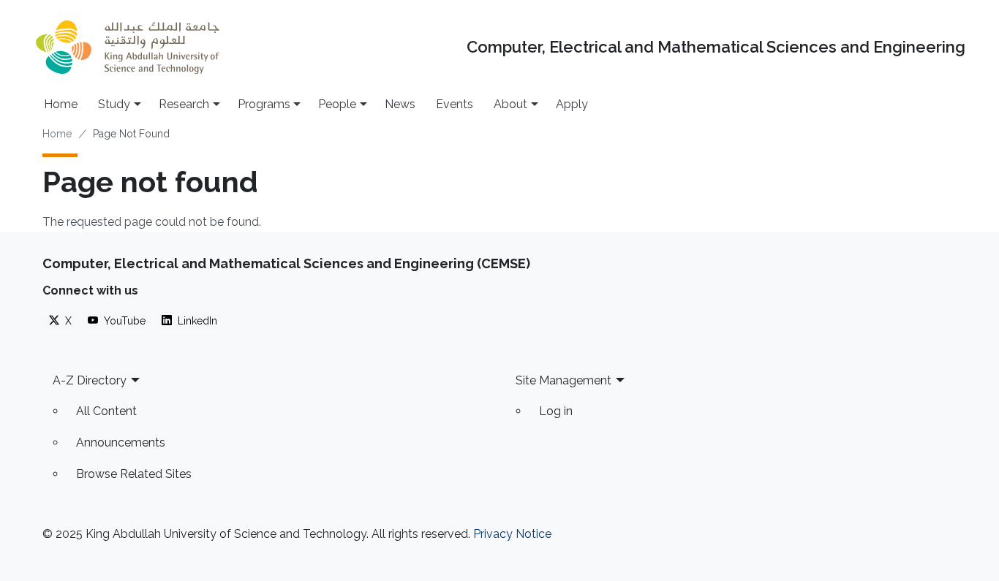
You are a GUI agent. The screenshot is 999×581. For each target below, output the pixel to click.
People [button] (337, 104)
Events (454, 104)
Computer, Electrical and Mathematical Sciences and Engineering (716, 47)
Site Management (563, 380)
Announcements (120, 442)
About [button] (510, 104)
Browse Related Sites (134, 474)
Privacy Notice (512, 534)
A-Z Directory (90, 380)
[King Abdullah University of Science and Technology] (127, 47)
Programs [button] (264, 104)
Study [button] (114, 104)
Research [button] (184, 104)
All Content (106, 411)
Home (61, 104)
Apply (572, 104)
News (400, 104)
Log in (556, 411)
